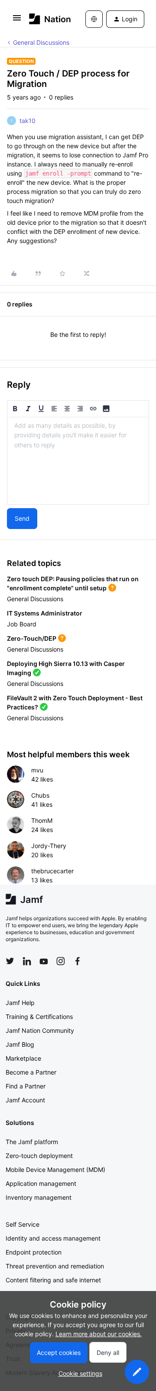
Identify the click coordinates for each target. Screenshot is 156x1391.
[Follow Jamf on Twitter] (10, 961)
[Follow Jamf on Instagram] (60, 961)
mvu (37, 770)
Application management (41, 1183)
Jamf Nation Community (40, 1030)
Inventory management (39, 1197)
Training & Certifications (39, 1016)
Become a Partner (31, 1072)
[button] (17, 20)
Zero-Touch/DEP (31, 638)
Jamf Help (20, 1002)
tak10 (28, 120)
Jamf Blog (20, 1044)
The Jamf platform (32, 1141)
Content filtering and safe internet (53, 1280)
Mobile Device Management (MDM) (55, 1169)
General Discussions (41, 42)
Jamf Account (25, 1100)
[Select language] (94, 19)
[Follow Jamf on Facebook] (77, 961)
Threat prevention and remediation (55, 1266)
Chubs (40, 795)
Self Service (22, 1224)
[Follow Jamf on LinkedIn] (27, 961)
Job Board (21, 624)
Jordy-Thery (48, 845)
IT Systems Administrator (44, 613)
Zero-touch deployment (39, 1155)
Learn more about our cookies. (98, 1334)
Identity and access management (53, 1238)
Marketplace (23, 1058)
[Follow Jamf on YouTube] (43, 961)
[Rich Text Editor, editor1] (78, 460)
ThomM (41, 820)
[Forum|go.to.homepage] (44, 18)
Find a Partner (26, 1086)
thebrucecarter (52, 871)
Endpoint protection (34, 1252)
